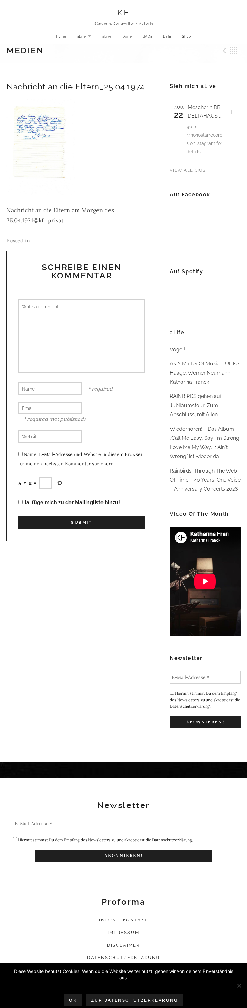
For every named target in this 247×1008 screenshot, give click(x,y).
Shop (186, 36)
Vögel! (177, 349)
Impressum (123, 932)
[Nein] (239, 986)
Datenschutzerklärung (190, 706)
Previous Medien (223, 50)
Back (234, 50)
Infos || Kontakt (123, 920)
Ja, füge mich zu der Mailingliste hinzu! (71, 502)
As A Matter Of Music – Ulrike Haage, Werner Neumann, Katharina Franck (204, 373)
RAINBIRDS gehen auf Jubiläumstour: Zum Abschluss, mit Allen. (196, 405)
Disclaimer (123, 945)
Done (127, 36)
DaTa (167, 36)
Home (61, 36)
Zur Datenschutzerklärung (134, 1000)
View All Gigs (188, 170)
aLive (107, 36)
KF (123, 12)
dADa (147, 36)
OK (73, 1000)
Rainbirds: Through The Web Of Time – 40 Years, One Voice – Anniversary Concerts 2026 (205, 480)
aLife (86, 36)
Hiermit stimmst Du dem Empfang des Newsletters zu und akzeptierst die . (205, 700)
